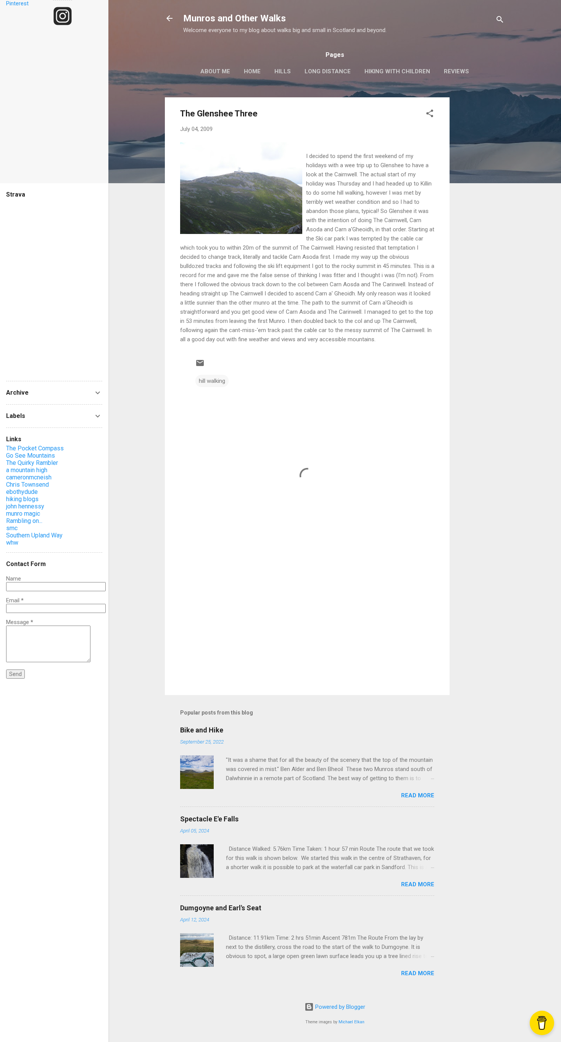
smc (12, 528)
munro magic (23, 513)
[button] (429, 115)
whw (12, 542)
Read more (417, 795)
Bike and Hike (201, 730)
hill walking (212, 380)
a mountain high (26, 470)
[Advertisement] (480, 211)
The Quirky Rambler (32, 462)
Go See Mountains (30, 455)
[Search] (500, 20)
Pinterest (17, 3)
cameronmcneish (29, 477)
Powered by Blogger (339, 1006)
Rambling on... (24, 520)
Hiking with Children (397, 71)
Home (252, 71)
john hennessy (25, 506)
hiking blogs (22, 499)
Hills (282, 71)
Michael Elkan (351, 1021)
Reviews (456, 71)
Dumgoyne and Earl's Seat (220, 908)
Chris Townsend (27, 484)
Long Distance (328, 71)
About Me (215, 71)
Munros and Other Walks (234, 18)
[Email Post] (200, 365)
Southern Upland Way (34, 535)
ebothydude (22, 491)
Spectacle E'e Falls (209, 819)
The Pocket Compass (35, 448)
